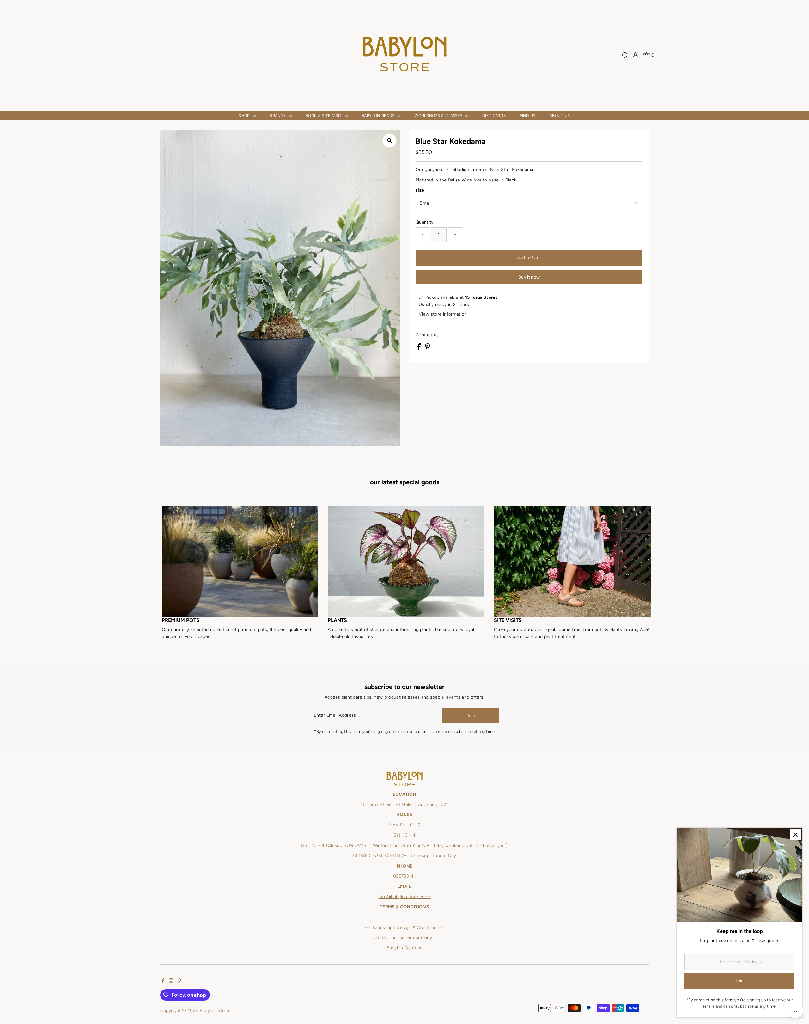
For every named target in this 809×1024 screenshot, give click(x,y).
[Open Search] (625, 55)
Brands (278, 115)
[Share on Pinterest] (427, 348)
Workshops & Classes (439, 115)
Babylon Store (214, 1010)
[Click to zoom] (389, 140)
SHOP (245, 115)
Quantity (425, 222)
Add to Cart (529, 257)
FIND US (528, 115)
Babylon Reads (379, 115)
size (420, 190)
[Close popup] (795, 834)
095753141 (404, 876)
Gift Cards (494, 115)
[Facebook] (163, 981)
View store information (443, 314)
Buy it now (529, 277)
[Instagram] (171, 981)
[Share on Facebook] (419, 348)
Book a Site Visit (324, 115)
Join (471, 715)
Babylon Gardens (404, 948)
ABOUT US (560, 115)
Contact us (427, 335)
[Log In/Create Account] (635, 55)
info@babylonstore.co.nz (404, 896)
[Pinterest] (179, 981)
